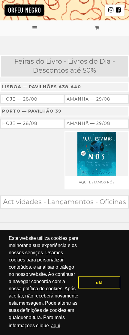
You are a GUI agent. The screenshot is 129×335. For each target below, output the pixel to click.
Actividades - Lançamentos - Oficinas (64, 202)
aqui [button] (55, 325)
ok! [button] (99, 282)
